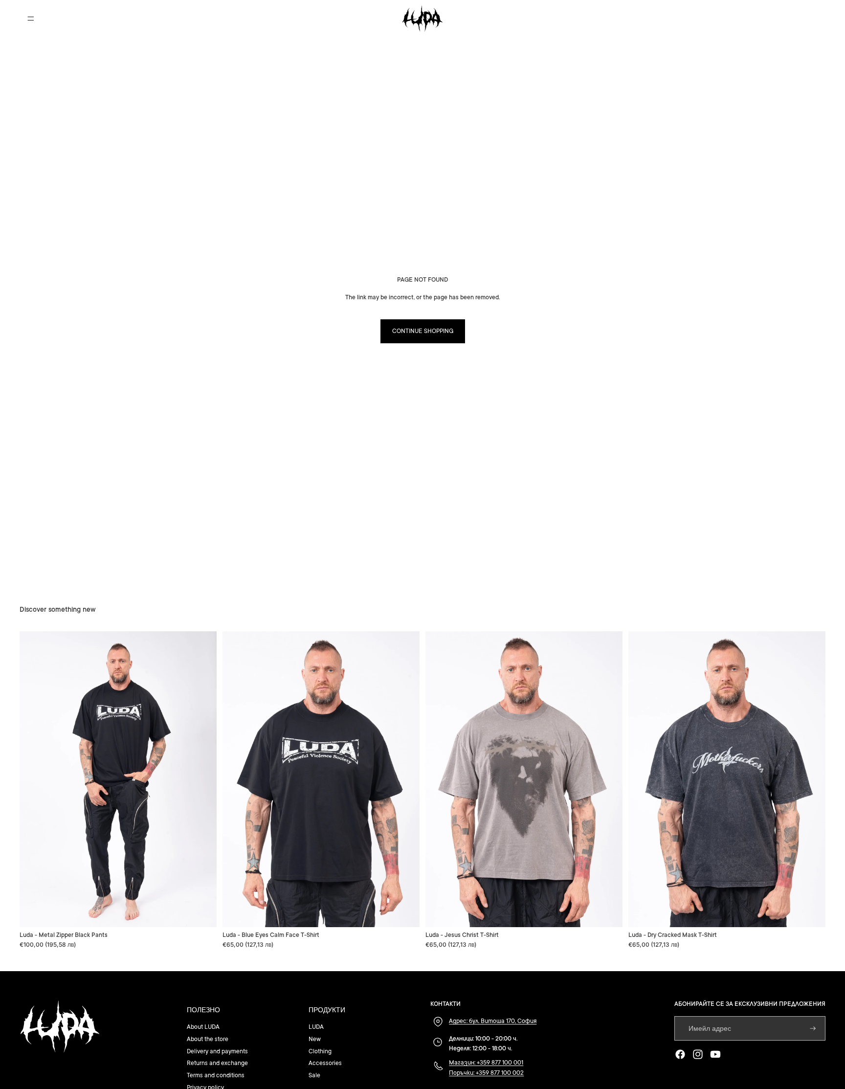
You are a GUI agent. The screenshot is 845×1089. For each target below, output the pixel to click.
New (315, 1039)
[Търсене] (772, 18)
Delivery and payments (217, 1051)
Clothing (320, 1051)
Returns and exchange (217, 1063)
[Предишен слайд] (34, 779)
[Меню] (31, 18)
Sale (314, 1075)
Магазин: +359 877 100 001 (486, 1062)
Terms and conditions (216, 1075)
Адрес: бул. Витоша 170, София (492, 1021)
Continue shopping (422, 331)
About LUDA (203, 1026)
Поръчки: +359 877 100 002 (486, 1072)
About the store (207, 1039)
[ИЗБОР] (201, 912)
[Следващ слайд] (202, 779)
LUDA (316, 1026)
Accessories (325, 1063)
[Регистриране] (813, 1029)
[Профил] (793, 18)
